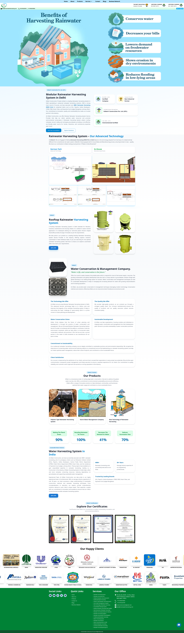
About (72, 1)
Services (87, 1)
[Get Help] (179, 625)
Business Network (114, 1)
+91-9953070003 (31, 8)
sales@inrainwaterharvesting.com (9, 8)
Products (80, 1)
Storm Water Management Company (92, 419)
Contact (97, 1)
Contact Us (74, 600)
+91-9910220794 (23, 8)
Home (66, 1)
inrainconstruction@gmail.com (124, 605)
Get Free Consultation (54, 130)
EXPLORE (53, 248)
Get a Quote (180, 8)
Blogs (104, 1)
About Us (74, 596)
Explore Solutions (69, 130)
